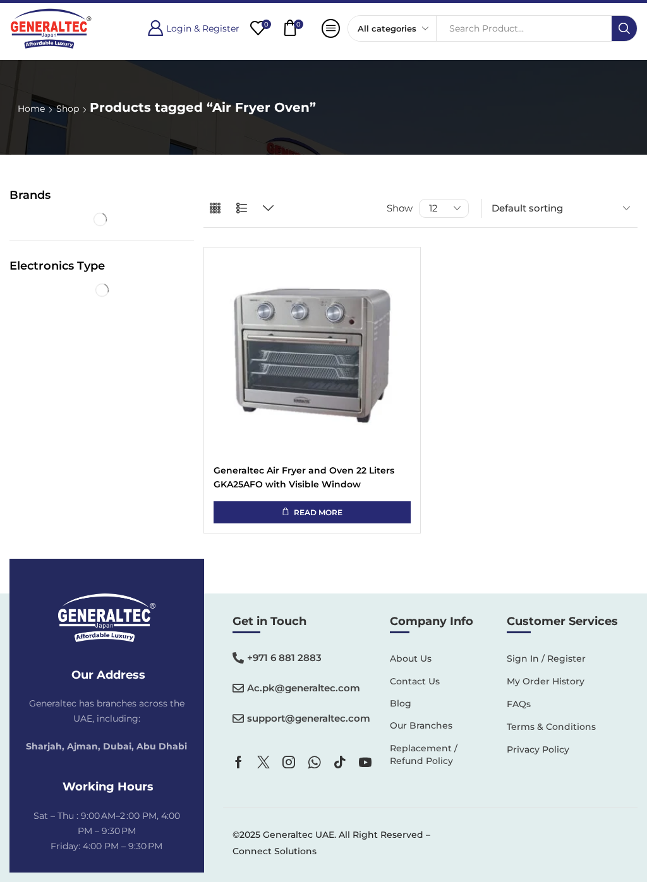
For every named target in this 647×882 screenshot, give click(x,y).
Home (31, 108)
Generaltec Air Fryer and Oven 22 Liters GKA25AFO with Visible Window (304, 477)
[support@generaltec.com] (238, 718)
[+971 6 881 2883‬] (238, 658)
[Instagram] (288, 762)
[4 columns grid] (215, 208)
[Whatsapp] (314, 762)
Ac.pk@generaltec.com (303, 688)
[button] (193, 28)
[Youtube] (365, 762)
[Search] (624, 28)
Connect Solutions (275, 851)
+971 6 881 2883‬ (284, 658)
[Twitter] (263, 762)
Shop (67, 108)
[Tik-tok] (340, 762)
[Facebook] (239, 762)
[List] (241, 208)
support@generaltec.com (308, 718)
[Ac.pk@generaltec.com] (238, 688)
